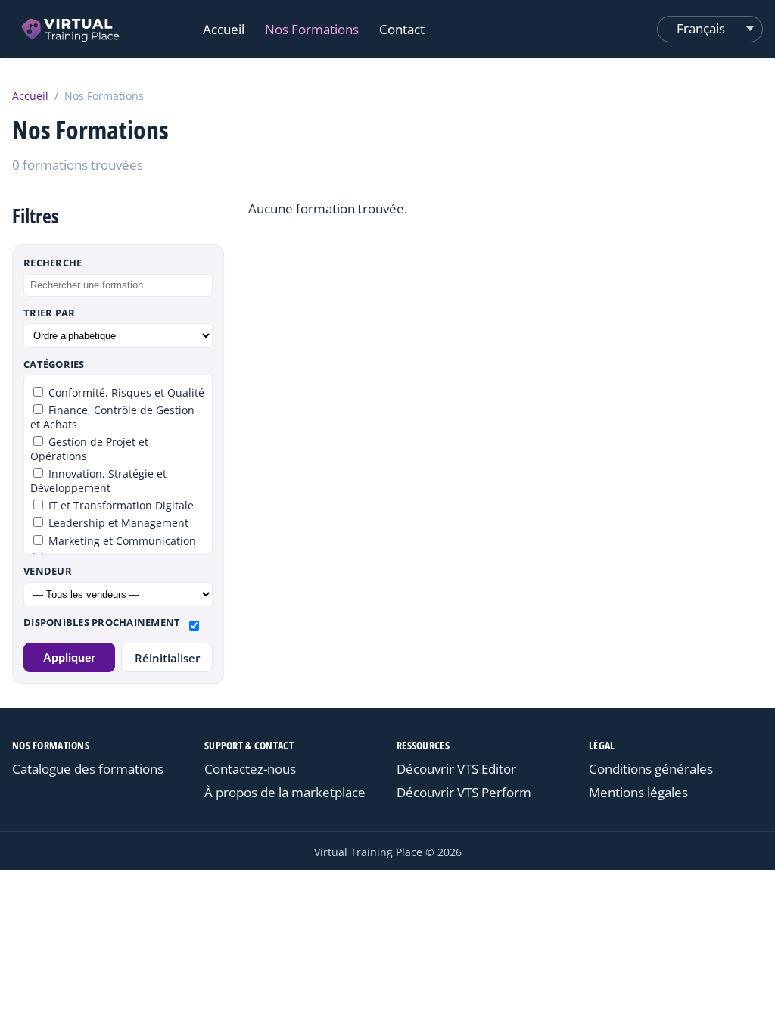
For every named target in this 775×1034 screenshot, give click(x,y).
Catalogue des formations (87, 768)
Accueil (223, 29)
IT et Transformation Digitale (119, 505)
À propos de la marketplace (285, 792)
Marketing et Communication (120, 541)
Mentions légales (638, 792)
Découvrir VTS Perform (464, 792)
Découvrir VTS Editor (456, 768)
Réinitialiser (167, 657)
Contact (402, 29)
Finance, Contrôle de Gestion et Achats (112, 417)
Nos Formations (312, 29)
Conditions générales (651, 768)
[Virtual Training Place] (71, 29)
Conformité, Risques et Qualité (124, 392)
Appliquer (69, 657)
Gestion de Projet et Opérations (89, 448)
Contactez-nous (250, 768)
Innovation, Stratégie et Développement (98, 480)
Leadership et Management (116, 522)
